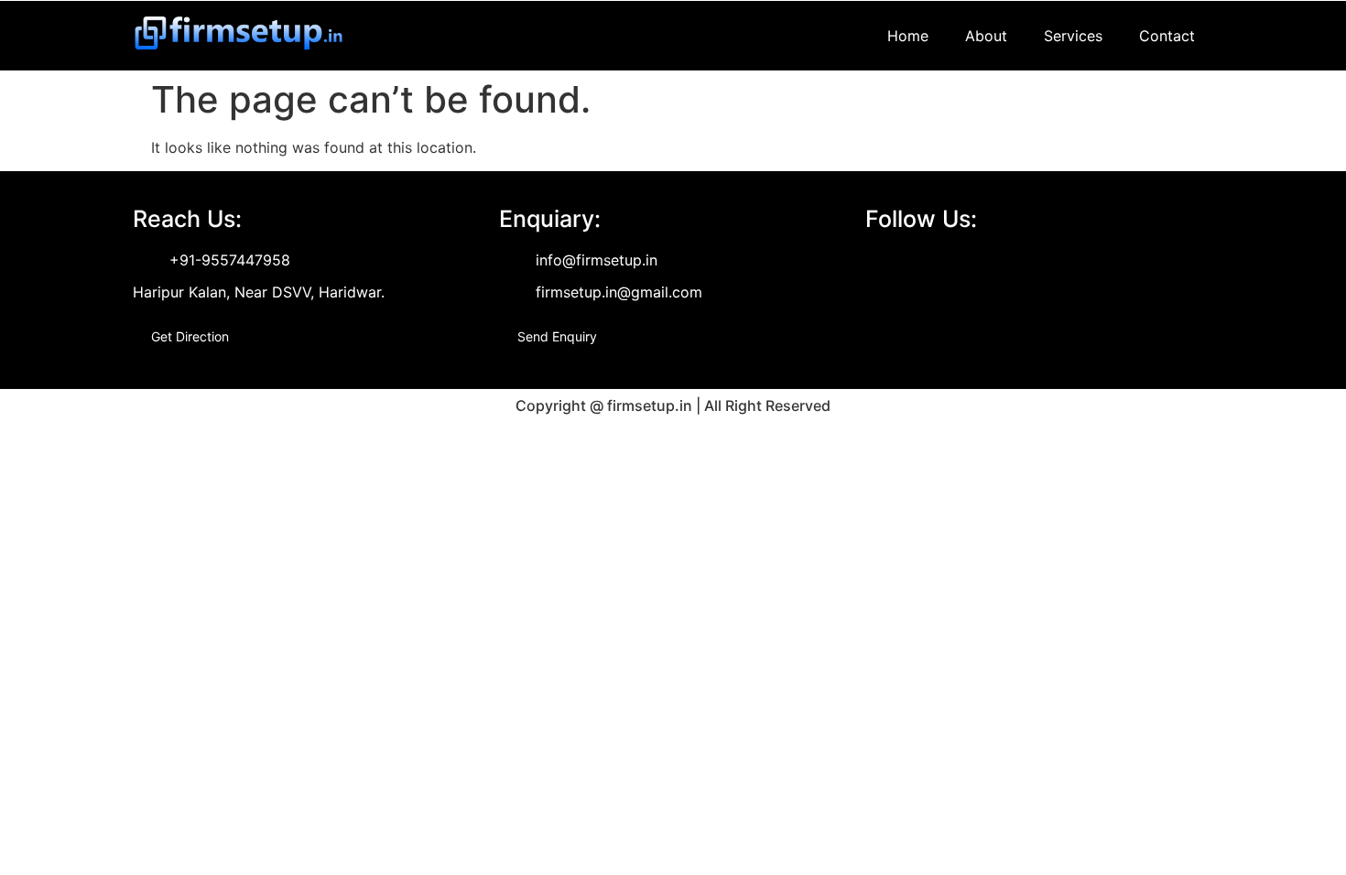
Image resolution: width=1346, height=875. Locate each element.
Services (1073, 36)
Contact (1167, 36)
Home (907, 36)
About (986, 36)
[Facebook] (880, 263)
